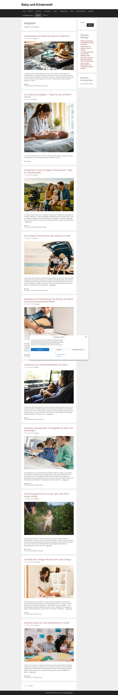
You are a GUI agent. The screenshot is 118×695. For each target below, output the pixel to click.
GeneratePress (69, 692)
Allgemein (91, 11)
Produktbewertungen (28, 15)
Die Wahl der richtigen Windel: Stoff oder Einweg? (47, 559)
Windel (39, 614)
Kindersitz (28, 290)
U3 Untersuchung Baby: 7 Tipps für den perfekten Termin (87, 53)
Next (31, 685)
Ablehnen (59, 349)
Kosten (31, 614)
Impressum (58, 356)
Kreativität (28, 675)
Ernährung (30, 11)
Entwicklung (28, 356)
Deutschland (28, 227)
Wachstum (40, 550)
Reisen (72, 11)
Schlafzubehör (47, 11)
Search (82, 22)
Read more (28, 222)
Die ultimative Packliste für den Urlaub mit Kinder (47, 236)
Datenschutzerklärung (60, 354)
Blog (24, 11)
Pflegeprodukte (64, 11)
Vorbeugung (32, 485)
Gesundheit (38, 11)
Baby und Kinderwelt (37, 4)
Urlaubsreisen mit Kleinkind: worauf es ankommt (47, 36)
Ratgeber (38, 15)
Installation (30, 419)
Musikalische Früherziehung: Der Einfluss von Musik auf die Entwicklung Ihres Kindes (48, 300)
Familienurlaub (35, 227)
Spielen (55, 11)
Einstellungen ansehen (78, 349)
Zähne (41, 485)
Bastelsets (28, 677)
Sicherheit (41, 419)
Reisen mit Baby (42, 227)
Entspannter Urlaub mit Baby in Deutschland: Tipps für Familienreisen (87, 59)
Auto (27, 419)
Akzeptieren (40, 349)
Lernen (30, 550)
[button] (86, 337)
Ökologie (36, 614)
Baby (27, 550)
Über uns (45, 15)
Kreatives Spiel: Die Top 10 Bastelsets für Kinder (46, 623)
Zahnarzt (37, 485)
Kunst (40, 677)
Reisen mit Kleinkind (30, 85)
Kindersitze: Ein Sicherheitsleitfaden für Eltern (46, 365)
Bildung (27, 354)
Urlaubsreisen (45, 85)
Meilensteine (35, 550)
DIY (32, 677)
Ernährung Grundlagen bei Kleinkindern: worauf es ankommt (87, 42)
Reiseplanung (38, 85)
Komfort (27, 614)
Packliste (39, 290)
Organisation (34, 290)
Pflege (27, 485)
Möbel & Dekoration (81, 11)
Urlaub (46, 290)
